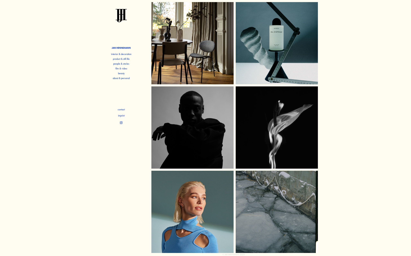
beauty (121, 73)
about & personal (121, 78)
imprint (121, 115)
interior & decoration (121, 54)
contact (121, 109)
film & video (121, 68)
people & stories (121, 63)
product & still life (121, 58)
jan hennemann (121, 48)
